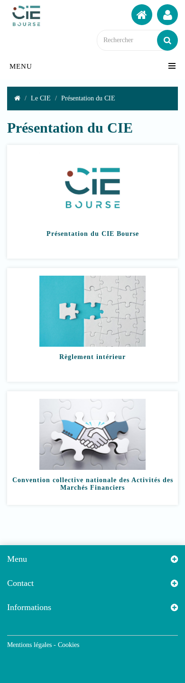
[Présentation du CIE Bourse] (92, 223)
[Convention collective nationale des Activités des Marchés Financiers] (92, 469)
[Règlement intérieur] (92, 346)
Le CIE (41, 98)
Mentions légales (29, 644)
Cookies (68, 644)
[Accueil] (141, 14)
